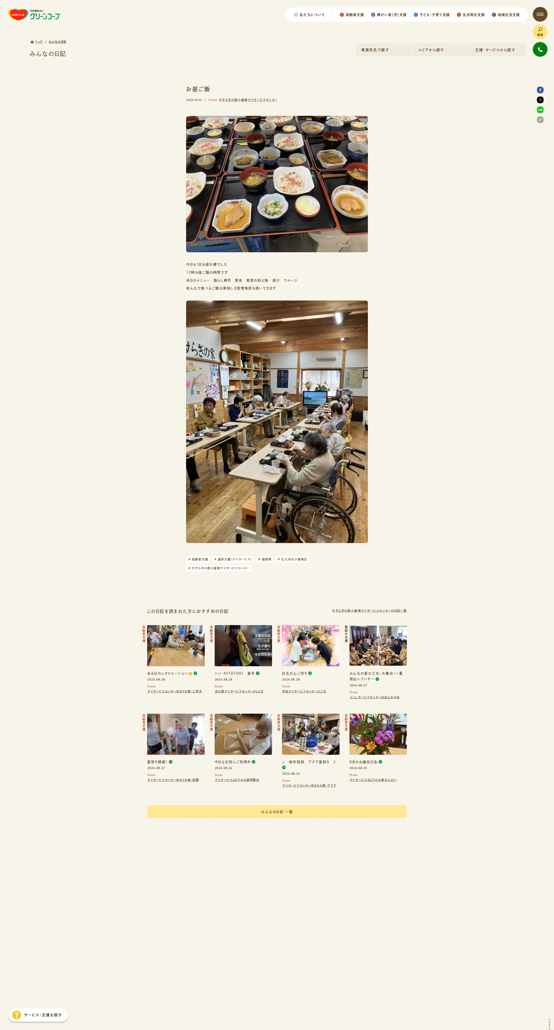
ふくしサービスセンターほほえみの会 (375, 697)
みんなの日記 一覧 (277, 811)
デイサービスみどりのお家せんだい (373, 779)
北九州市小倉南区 (292, 559)
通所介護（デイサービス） (233, 559)
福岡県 (265, 559)
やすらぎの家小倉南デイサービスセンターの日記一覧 (369, 610)
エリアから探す (431, 50)
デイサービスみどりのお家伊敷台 (237, 779)
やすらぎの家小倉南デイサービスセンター (248, 99)
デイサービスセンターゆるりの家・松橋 (173, 779)
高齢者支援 (198, 559)
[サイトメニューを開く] (540, 14)
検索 (540, 34)
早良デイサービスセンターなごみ (304, 691)
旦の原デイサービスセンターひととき (239, 691)
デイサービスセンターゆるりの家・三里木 (174, 691)
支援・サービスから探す (495, 50)
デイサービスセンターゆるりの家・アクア (309, 785)
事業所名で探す (375, 50)
